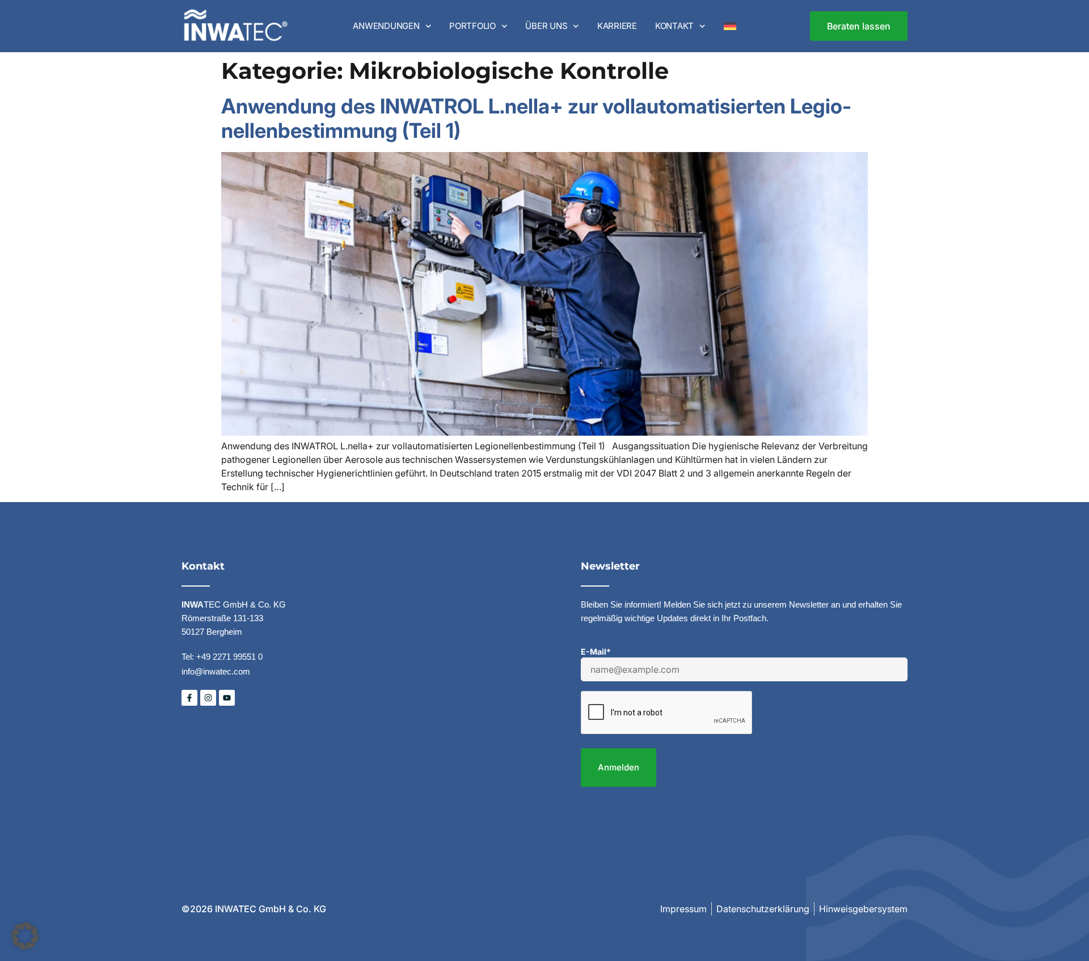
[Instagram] (208, 698)
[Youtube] (227, 698)
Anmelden (618, 767)
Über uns (546, 25)
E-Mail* (596, 651)
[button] (25, 936)
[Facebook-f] (189, 698)
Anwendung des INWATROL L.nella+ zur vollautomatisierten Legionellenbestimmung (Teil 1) (536, 118)
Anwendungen (386, 25)
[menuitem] (730, 26)
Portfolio (472, 25)
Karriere (617, 25)
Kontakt (674, 25)
